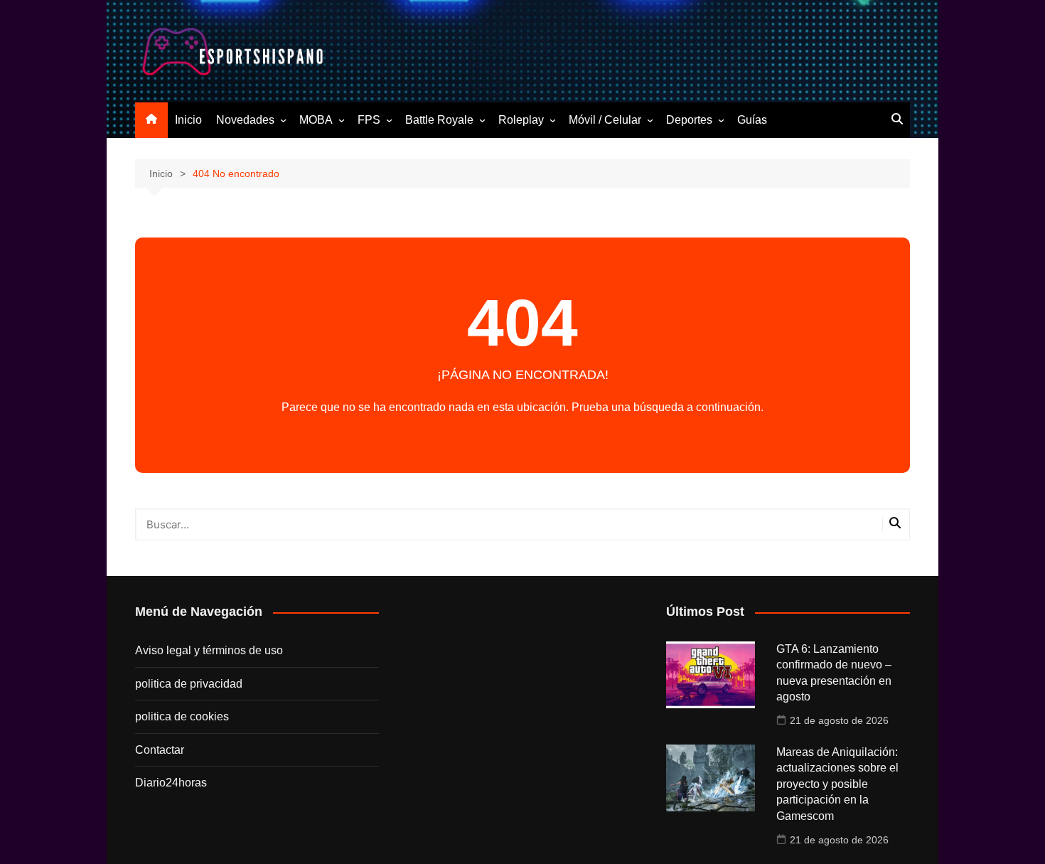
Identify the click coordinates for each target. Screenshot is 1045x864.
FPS (369, 120)
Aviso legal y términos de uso (209, 650)
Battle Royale (439, 120)
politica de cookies (182, 716)
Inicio (188, 120)
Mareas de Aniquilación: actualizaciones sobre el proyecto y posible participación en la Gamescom (837, 784)
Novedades (245, 120)
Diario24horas (171, 783)
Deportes (689, 120)
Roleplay (521, 120)
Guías (752, 120)
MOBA (316, 120)
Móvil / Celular (605, 120)
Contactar (159, 750)
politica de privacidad (188, 684)
